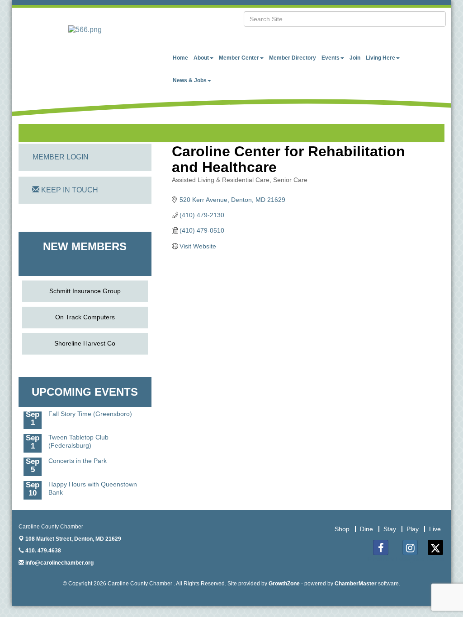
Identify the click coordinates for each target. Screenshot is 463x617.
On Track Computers (85, 317)
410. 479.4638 (42, 550)
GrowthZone (284, 583)
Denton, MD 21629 (73, 539)
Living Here (380, 58)
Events (330, 58)
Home (180, 58)
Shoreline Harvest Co (84, 343)
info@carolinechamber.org (59, 563)
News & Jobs (190, 80)
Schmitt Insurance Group (85, 290)
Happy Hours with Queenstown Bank (92, 484)
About (201, 58)
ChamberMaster (356, 583)
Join (355, 58)
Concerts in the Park (77, 456)
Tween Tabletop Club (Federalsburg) (78, 437)
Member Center (239, 58)
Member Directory (292, 58)
